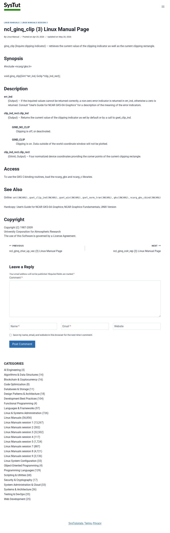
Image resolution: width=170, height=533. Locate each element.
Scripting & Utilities (15, 475)
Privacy (97, 523)
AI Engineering (12, 369)
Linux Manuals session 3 (35, 23)
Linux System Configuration (20, 460)
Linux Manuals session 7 (18, 446)
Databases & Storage (16, 389)
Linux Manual (13, 37)
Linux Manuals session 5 (18, 441)
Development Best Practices (20, 398)
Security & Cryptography (18, 480)
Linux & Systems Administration (23, 413)
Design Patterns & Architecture (22, 393)
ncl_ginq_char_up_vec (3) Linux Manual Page (35, 249)
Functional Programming (18, 403)
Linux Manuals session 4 (18, 437)
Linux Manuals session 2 (18, 427)
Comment (16, 277)
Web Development (14, 499)
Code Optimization (15, 384)
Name (15, 326)
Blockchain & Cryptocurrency (21, 379)
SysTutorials (76, 523)
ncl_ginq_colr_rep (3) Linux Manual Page (137, 249)
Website (119, 326)
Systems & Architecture (17, 489)
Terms (88, 523)
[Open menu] (163, 6)
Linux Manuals (11, 23)
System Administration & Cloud (22, 484)
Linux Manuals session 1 (18, 422)
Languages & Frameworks (19, 408)
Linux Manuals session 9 (18, 456)
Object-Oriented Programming (21, 465)
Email (66, 326)
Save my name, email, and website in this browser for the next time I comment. (53, 335)
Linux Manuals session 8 (18, 451)
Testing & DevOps (14, 494)
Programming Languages (19, 470)
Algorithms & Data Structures (21, 374)
